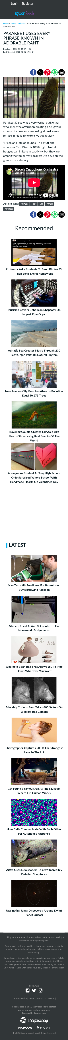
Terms (31, 998)
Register (28, 3)
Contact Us (41, 998)
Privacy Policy (20, 998)
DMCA (51, 998)
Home (6, 24)
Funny (13, 24)
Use (41, 204)
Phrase (49, 204)
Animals (21, 24)
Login (14, 3)
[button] (33, 72)
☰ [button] (54, 14)
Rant (34, 204)
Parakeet (9, 209)
